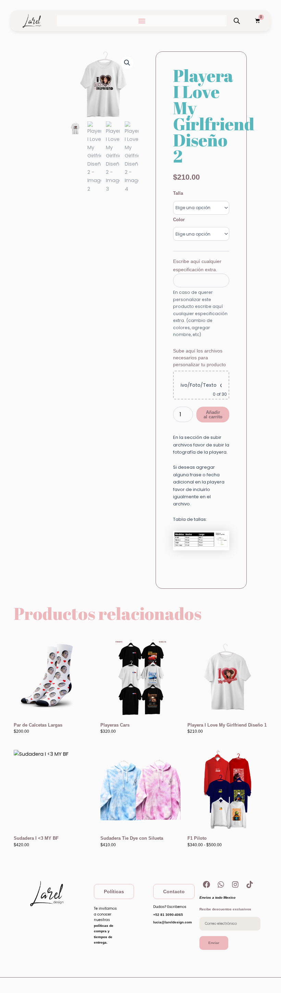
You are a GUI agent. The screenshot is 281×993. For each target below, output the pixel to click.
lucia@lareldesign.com (172, 922)
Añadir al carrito (213, 414)
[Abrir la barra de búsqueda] (236, 21)
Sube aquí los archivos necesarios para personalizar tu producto (199, 357)
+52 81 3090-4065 (168, 915)
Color (179, 219)
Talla (178, 193)
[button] (142, 20)
